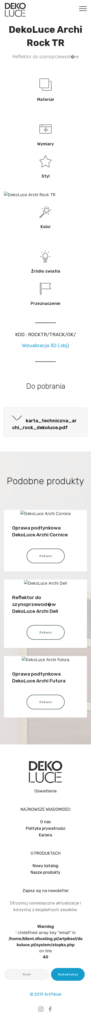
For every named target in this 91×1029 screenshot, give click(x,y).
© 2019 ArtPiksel (45, 994)
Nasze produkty (45, 872)
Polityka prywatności (45, 828)
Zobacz (45, 556)
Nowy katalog (45, 865)
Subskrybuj (68, 974)
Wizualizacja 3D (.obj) (45, 345)
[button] (45, 422)
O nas (45, 821)
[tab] (45, 422)
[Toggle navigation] (83, 8)
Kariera (45, 835)
